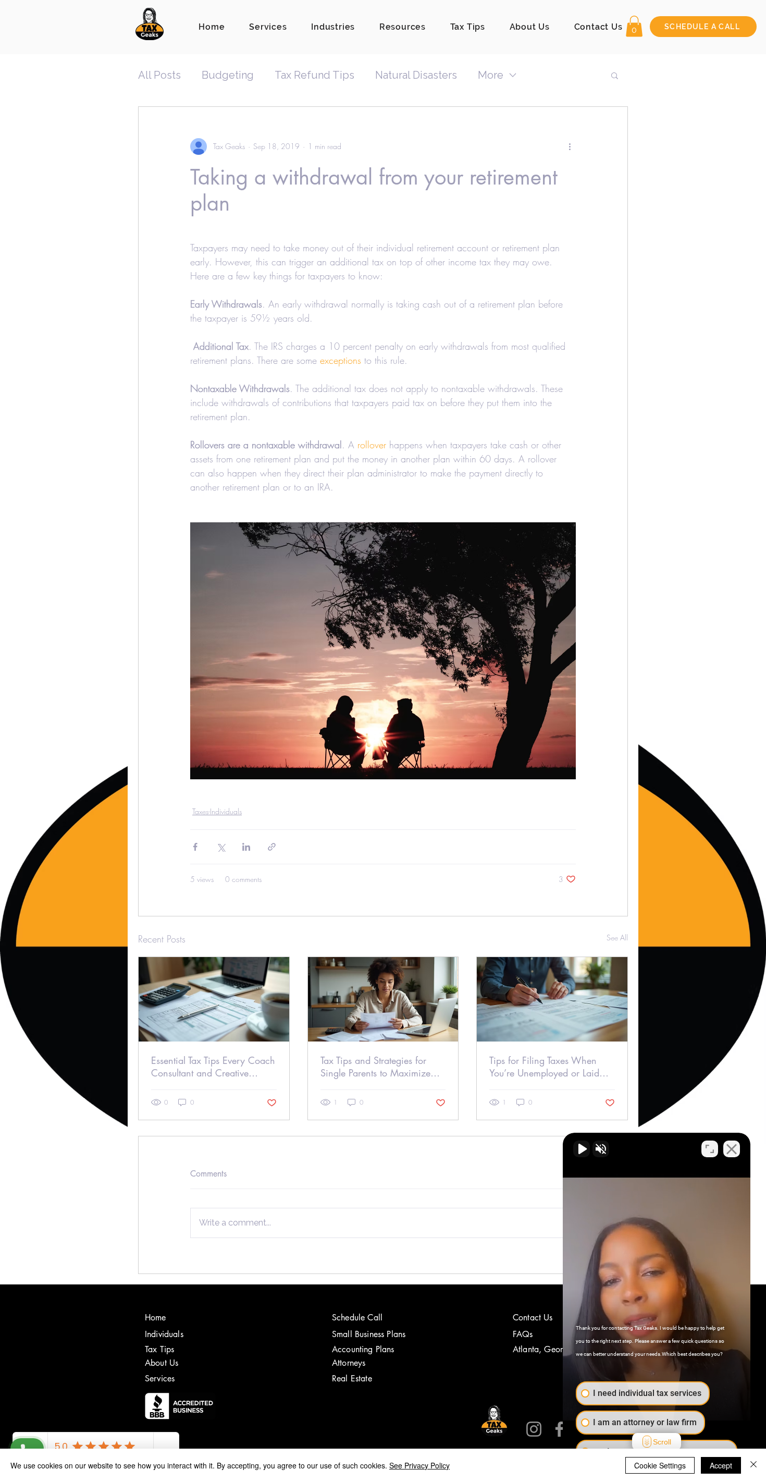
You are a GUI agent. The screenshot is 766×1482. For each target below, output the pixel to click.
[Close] (753, 1465)
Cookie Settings (660, 1465)
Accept (721, 1465)
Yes (399, 767)
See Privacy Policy (419, 1465)
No (364, 767)
